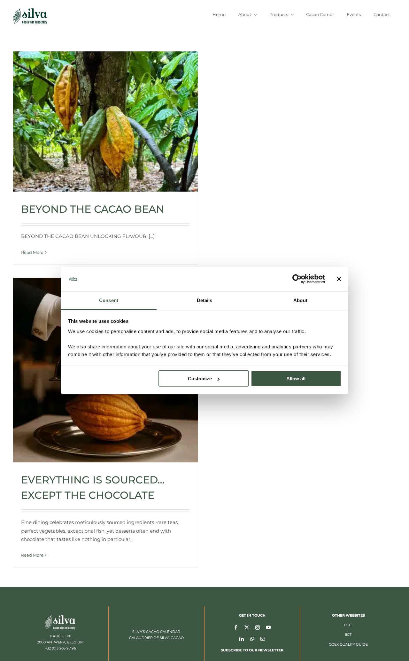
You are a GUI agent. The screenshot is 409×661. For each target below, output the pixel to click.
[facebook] (236, 627)
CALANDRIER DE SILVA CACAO (156, 637)
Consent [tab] (108, 300)
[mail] (262, 638)
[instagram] (257, 627)
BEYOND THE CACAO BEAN (92, 209)
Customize (200, 378)
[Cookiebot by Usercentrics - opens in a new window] (297, 279)
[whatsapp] (252, 638)
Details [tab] (204, 300)
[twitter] (246, 627)
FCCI (348, 625)
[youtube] (268, 627)
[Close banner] (339, 279)
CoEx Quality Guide (348, 644)
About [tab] (300, 300)
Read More (32, 252)
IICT (348, 634)
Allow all (295, 378)
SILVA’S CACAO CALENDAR (156, 631)
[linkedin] (241, 638)
